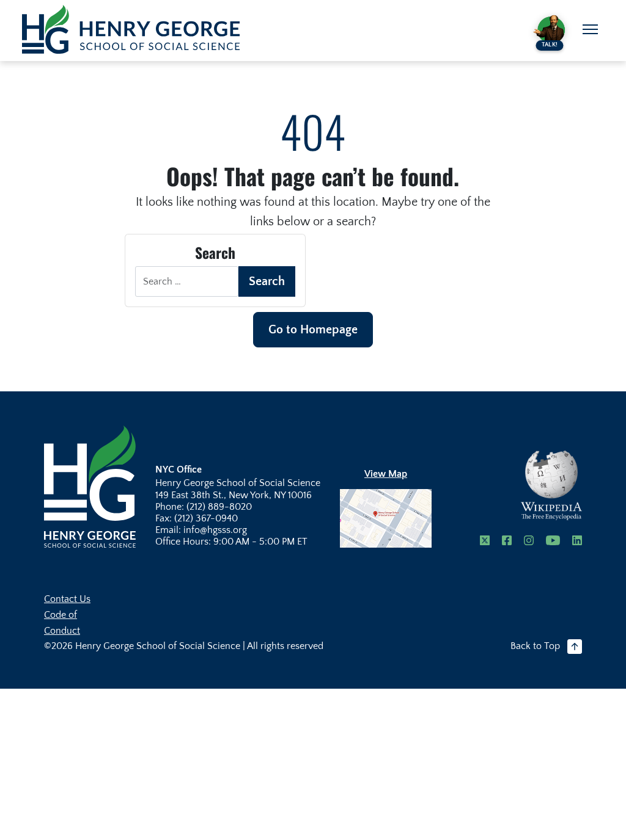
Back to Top (535, 645)
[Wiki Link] (551, 485)
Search (267, 281)
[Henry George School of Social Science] (90, 485)
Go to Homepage (313, 329)
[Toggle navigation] (590, 29)
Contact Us (67, 598)
